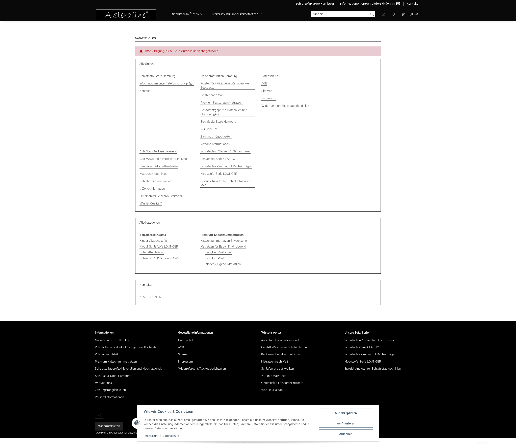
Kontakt (412, 4)
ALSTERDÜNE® (150, 297)
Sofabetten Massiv (152, 252)
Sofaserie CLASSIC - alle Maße (160, 258)
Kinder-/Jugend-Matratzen (223, 264)
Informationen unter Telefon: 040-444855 (370, 4)
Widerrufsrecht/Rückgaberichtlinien (285, 105)
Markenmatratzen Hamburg (219, 76)
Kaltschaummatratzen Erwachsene (224, 240)
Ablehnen (346, 434)
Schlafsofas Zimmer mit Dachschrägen (226, 166)
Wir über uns (209, 129)
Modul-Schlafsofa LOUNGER (159, 246)
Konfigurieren (345, 423)
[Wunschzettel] (393, 14)
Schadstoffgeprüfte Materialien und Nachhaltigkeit (224, 112)
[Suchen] (372, 14)
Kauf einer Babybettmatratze (159, 166)
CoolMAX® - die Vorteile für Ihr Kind (163, 158)
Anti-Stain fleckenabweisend (158, 151)
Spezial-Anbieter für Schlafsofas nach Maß (226, 183)
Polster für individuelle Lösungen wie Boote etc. (225, 85)
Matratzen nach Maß (153, 173)
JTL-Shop (494, 443)
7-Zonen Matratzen (152, 188)
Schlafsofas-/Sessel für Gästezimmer (225, 151)
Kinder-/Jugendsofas (153, 240)
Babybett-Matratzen (218, 252)
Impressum (151, 435)
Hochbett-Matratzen (218, 258)
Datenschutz (170, 435)
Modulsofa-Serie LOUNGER (219, 173)
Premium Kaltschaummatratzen (221, 102)
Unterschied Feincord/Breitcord (161, 196)
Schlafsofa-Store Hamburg (315, 4)
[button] (383, 14)
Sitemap (267, 90)
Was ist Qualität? (151, 203)
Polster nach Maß (212, 95)
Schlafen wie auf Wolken (156, 181)
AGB (264, 83)
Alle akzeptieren (346, 413)
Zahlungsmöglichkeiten (216, 136)
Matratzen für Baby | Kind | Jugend (223, 246)
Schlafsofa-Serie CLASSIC (218, 158)
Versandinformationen (215, 144)
